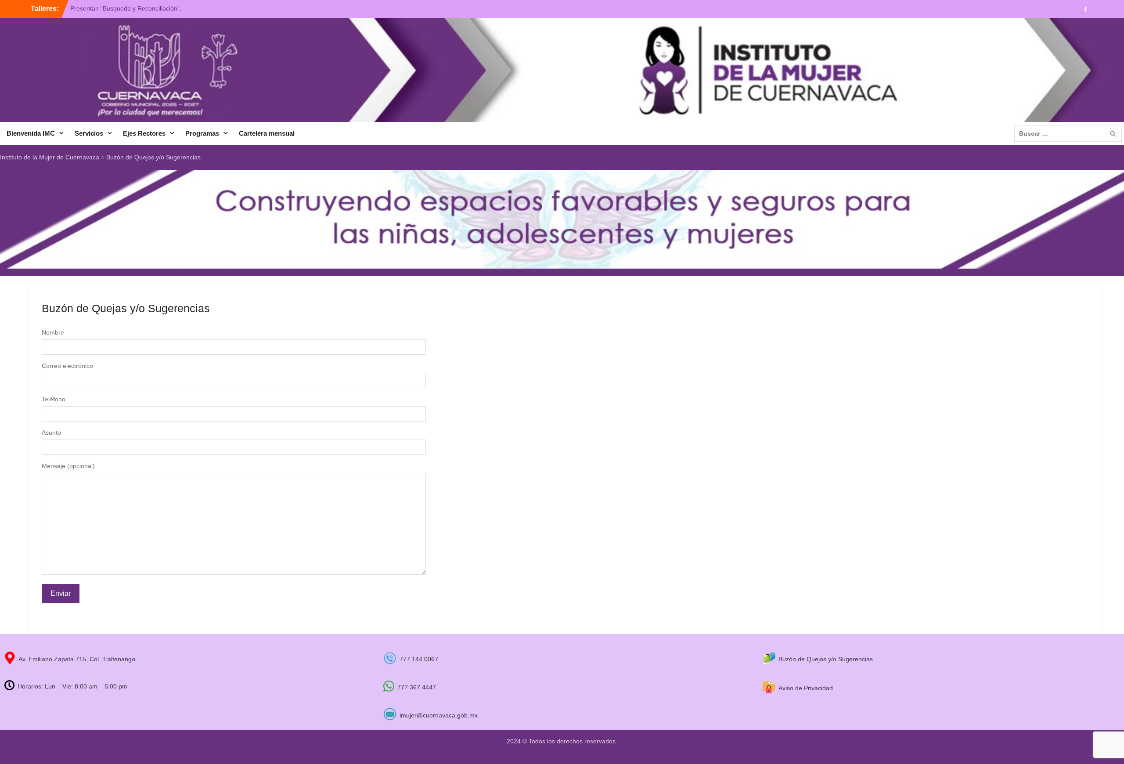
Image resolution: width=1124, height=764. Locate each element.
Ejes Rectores (144, 133)
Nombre (53, 332)
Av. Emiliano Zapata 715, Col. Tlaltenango (76, 659)
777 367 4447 (416, 687)
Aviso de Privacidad (805, 688)
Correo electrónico (67, 365)
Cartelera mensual (267, 133)
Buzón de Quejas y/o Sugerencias (825, 659)
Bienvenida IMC (31, 133)
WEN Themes (588, 752)
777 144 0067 (419, 659)
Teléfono (53, 399)
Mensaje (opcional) (68, 465)
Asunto (51, 432)
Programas (202, 133)
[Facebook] (1085, 9)
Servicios (89, 133)
